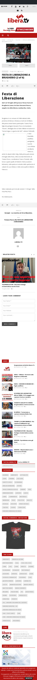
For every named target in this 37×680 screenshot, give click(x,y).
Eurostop (23, 573)
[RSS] (22, 10)
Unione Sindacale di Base (12, 511)
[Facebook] (12, 6)
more (34, 86)
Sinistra (6, 599)
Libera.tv (21, 71)
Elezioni (6, 573)
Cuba (16, 566)
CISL (10, 566)
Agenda (5, 475)
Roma (5, 595)
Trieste (14, 599)
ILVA (30, 577)
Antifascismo (8, 563)
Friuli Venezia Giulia (10, 489)
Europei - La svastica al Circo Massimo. (18, 212)
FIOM (31, 573)
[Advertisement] (16, 344)
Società (13, 504)
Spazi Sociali (24, 504)
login (5, 6)
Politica (18, 40)
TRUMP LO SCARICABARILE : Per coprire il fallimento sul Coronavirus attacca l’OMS (24, 423)
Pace (13, 500)
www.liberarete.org (20, 632)
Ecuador (16, 570)
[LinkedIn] (24, 6)
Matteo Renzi (8, 588)
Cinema (11, 478)
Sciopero (13, 595)
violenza (16, 620)
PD (22, 591)
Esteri (19, 485)
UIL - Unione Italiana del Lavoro (15, 602)
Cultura (20, 478)
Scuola (5, 504)
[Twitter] (20, 6)
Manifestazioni (15, 584)
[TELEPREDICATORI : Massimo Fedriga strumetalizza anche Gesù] (18, 270)
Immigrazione (8, 493)
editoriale (25, 570)
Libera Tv (27, 581)
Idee (29, 489)
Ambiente (14, 475)
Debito (23, 566)
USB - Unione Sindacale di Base (14, 617)
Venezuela (6, 620)
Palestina (14, 591)
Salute (29, 500)
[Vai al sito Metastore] (16, 535)
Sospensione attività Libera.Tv (24, 365)
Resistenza (29, 591)
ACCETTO (29, 678)
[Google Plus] (28, 6)
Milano (5, 591)
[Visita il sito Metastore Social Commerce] (18, 30)
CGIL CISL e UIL (26, 563)
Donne (31, 566)
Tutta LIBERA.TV (23, 462)
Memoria (6, 500)
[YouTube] (16, 6)
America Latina (17, 559)
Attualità (10, 40)
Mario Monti (28, 584)
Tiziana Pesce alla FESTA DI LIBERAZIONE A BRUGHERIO (18, 219)
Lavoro (18, 493)
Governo (22, 577)
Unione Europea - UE (10, 606)
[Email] (18, 10)
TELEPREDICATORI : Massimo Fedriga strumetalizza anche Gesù (14, 285)
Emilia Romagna (8, 485)
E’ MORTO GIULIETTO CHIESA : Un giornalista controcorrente (24, 404)
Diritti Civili (7, 482)
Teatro (5, 507)
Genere (22, 489)
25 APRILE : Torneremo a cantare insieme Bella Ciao (23, 413)
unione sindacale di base (12, 609)
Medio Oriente (20, 588)
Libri (4, 496)
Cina (4, 566)
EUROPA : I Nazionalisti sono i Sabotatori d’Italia (23, 451)
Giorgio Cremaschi (9, 577)
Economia (18, 482)
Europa (14, 573)
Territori (21, 507)
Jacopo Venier (8, 581)
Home (3, 40)
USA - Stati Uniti (9, 613)
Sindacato (23, 595)
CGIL (16, 563)
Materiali (23, 496)
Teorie (13, 507)
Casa (4, 478)
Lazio (26, 493)
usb (19, 613)
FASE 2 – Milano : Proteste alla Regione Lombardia (23, 375)
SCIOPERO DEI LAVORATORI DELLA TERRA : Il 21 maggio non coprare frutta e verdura (24, 395)
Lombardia (13, 496)
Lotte (5, 584)
